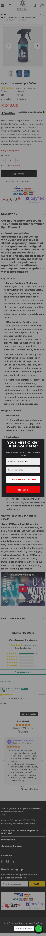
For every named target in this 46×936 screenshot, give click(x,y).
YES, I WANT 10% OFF (23, 479)
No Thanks (23, 489)
